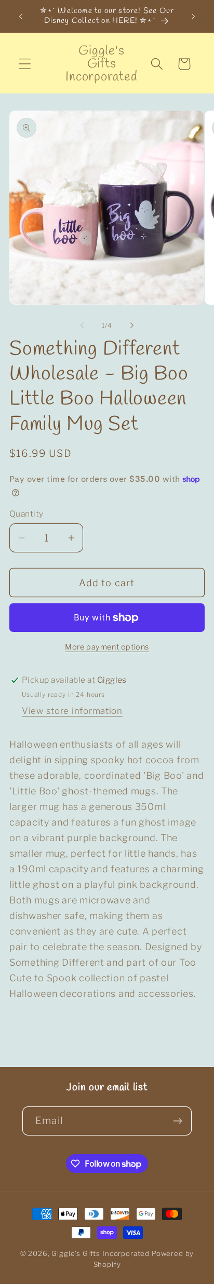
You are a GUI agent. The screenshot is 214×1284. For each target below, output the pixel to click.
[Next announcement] (193, 16)
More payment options (107, 647)
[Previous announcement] (20, 16)
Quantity (26, 514)
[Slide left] (82, 325)
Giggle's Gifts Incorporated (100, 1253)
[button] (25, 64)
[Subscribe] (177, 1121)
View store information (72, 711)
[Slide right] (132, 325)
